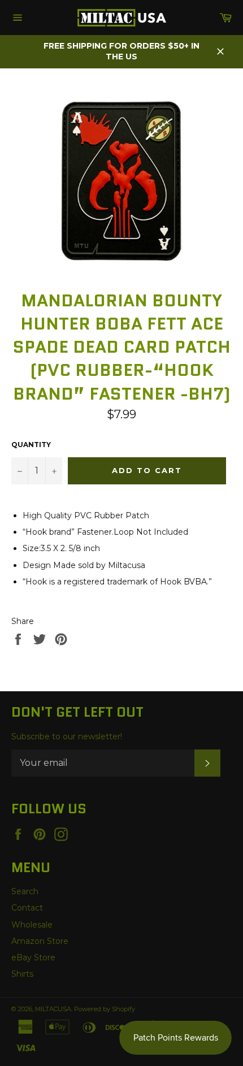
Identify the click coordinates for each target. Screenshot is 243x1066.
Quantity (31, 444)
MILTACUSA (53, 1009)
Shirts (22, 974)
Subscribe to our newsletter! (66, 736)
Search (24, 891)
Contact (27, 908)
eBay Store (33, 957)
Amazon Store (39, 941)
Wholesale (32, 925)
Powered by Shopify (104, 1009)
